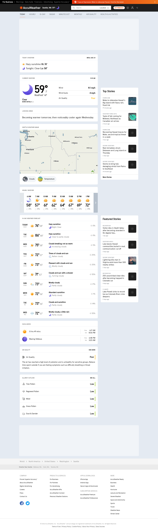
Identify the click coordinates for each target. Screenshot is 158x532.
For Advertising (55, 486)
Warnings (20, 2)
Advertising (48, 2)
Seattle (76, 461)
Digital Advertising (26, 486)
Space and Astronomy (117, 500)
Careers (22, 490)
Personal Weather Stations (59, 496)
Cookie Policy (76, 527)
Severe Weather (115, 496)
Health (112, 486)
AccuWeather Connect (57, 493)
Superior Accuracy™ (61, 2)
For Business (8, 2)
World (22, 461)
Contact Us (23, 496)
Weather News (115, 510)
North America (34, 461)
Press (21, 493)
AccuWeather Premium (87, 495)
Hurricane (113, 490)
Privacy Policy (66, 527)
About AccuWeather (26, 483)
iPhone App (84, 479)
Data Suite (29, 2)
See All (92, 378)
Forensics (38, 2)
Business (113, 483)
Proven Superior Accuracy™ (28, 479)
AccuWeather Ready (117, 479)
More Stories (107, 177)
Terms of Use (56, 527)
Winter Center (114, 514)
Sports (112, 503)
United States (49, 461)
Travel (112, 507)
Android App (84, 483)
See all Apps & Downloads (89, 486)
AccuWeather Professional (89, 498)
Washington (64, 461)
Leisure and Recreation (118, 493)
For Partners (54, 483)
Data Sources (100, 527)
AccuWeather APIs (56, 490)
